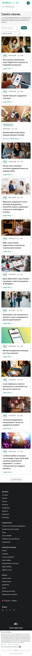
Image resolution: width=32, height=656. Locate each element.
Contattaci (5, 517)
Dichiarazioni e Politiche (9, 594)
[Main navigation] (28, 3)
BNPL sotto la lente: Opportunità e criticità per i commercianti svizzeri (14, 245)
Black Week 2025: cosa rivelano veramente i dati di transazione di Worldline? (16, 281)
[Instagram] (14, 610)
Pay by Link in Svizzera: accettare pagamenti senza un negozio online (15, 168)
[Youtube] (10, 610)
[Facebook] (6, 610)
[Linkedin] (2, 610)
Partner (4, 501)
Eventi (4, 588)
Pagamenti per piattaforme (10, 539)
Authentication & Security (10, 563)
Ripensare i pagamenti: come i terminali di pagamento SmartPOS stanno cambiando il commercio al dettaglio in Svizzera (15, 207)
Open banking (6, 560)
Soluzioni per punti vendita (10, 529)
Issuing (4, 550)
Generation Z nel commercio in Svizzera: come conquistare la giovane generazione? (15, 317)
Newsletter (5, 585)
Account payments (8, 557)
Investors (5, 504)
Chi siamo (5, 495)
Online (4, 532)
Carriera (4, 498)
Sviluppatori (6, 508)
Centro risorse (6, 578)
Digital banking (6, 566)
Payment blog (6, 581)
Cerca (24, 28)
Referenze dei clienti (8, 591)
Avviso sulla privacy (16, 628)
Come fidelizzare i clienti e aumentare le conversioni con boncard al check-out (15, 386)
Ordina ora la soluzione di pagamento (14, 526)
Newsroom (5, 514)
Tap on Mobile (6, 535)
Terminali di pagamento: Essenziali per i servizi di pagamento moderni (13, 422)
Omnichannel (6, 542)
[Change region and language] (17, 601)
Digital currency (7, 570)
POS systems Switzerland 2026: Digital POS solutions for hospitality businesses (15, 62)
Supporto (5, 511)
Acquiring (5, 554)
